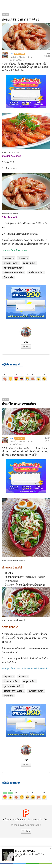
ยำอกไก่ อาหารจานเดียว (19, 404)
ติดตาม (26, 346)
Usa (11, 53)
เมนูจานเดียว (29, 263)
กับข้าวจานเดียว (36, 272)
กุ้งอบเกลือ (8, 277)
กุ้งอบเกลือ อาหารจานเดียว (20, 19)
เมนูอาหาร (9, 258)
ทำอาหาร (23, 258)
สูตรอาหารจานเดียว (13, 267)
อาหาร (5, 15)
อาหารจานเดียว (11, 263)
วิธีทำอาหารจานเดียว (14, 272)
